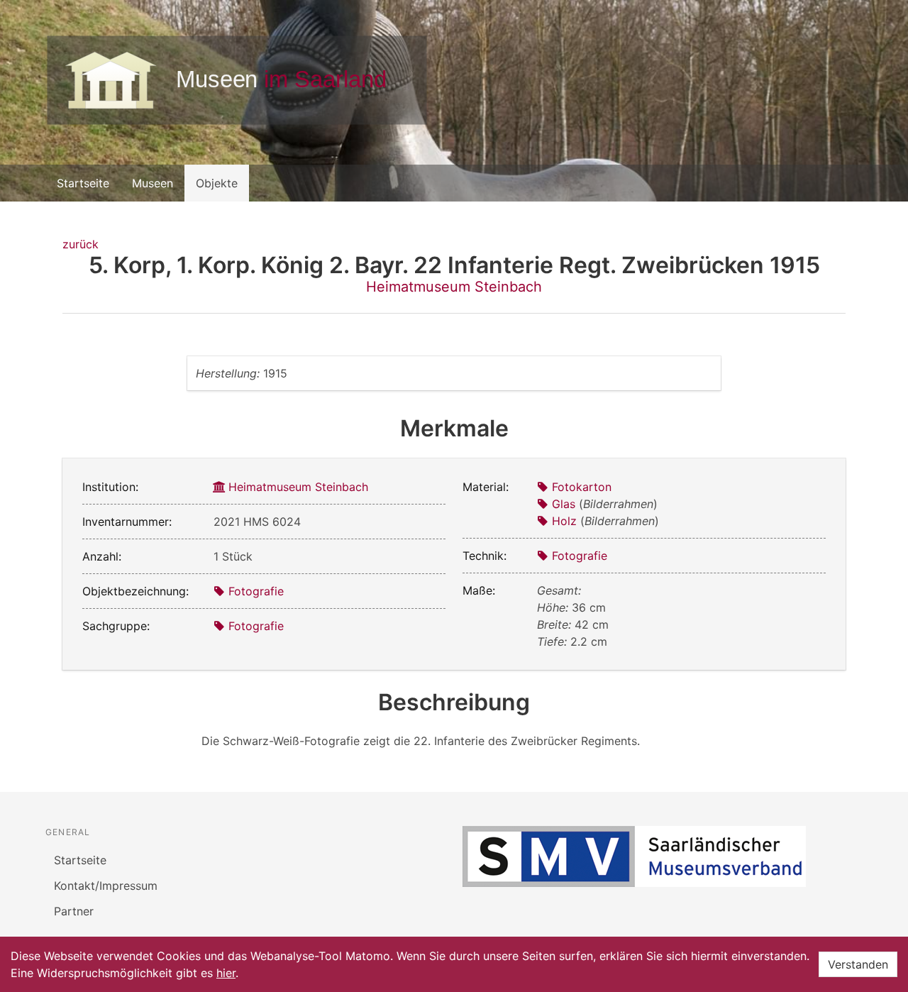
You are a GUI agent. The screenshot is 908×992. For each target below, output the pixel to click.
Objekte (217, 183)
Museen (152, 183)
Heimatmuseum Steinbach (454, 286)
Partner (74, 911)
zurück (80, 244)
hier (226, 973)
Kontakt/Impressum (105, 885)
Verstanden (858, 964)
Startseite (83, 183)
